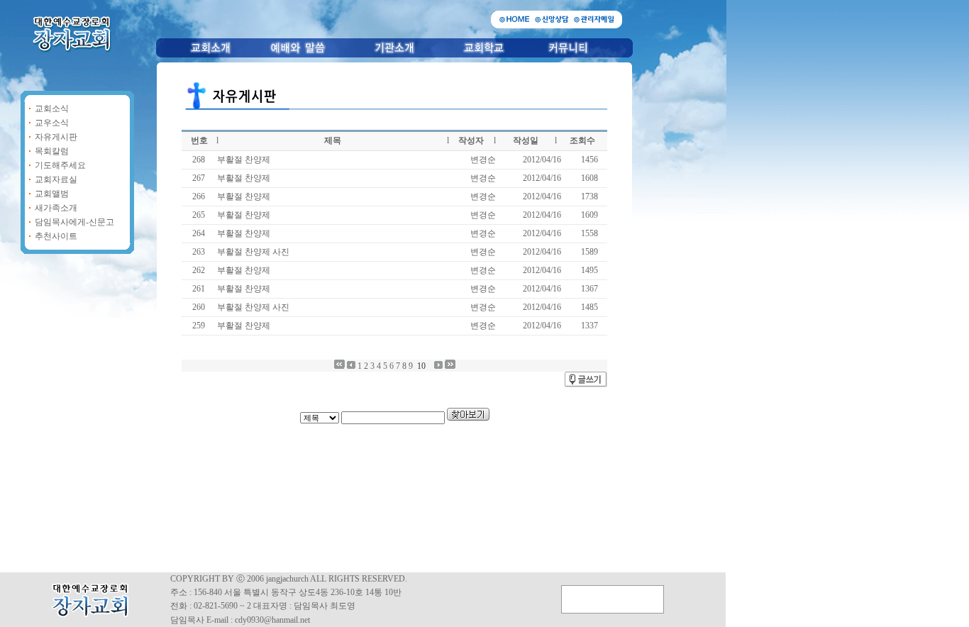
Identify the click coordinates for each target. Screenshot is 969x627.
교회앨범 (52, 194)
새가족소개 (56, 208)
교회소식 (52, 108)
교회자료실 (56, 179)
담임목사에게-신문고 (74, 222)
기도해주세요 (60, 165)
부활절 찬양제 (243, 160)
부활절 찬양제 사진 (253, 252)
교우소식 (52, 123)
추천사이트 (56, 236)
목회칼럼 (52, 151)
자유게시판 (56, 137)
